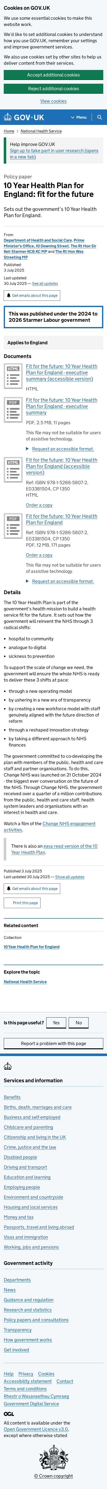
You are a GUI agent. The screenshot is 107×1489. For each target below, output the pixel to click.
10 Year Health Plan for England (31, 946)
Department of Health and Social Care (38, 240)
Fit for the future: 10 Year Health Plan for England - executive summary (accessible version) (61, 372)
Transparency (18, 1330)
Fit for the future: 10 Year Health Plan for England (61, 519)
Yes (59, 1023)
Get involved (16, 1350)
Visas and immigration (26, 1237)
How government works (28, 1340)
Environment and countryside (33, 1197)
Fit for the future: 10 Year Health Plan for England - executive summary (61, 406)
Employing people (22, 1187)
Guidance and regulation (29, 1300)
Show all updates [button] (69, 876)
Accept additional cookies (53, 75)
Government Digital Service (31, 1404)
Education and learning (27, 1177)
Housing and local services (31, 1207)
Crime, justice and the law (30, 1147)
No (82, 1023)
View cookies (53, 101)
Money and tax (19, 1217)
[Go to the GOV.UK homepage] (24, 117)
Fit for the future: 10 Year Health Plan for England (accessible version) (61, 466)
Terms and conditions (25, 1389)
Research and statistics (28, 1310)
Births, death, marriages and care (38, 1107)
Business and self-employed (32, 1117)
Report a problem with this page (53, 1043)
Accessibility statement (28, 1381)
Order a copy (39, 505)
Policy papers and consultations (36, 1320)
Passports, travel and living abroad (39, 1227)
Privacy (25, 1374)
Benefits (12, 1097)
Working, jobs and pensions (31, 1247)
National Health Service (41, 131)
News (10, 1290)
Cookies (46, 1374)
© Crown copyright (53, 1476)
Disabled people (20, 1157)
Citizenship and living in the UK (35, 1137)
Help (9, 1374)
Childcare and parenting (28, 1127)
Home (9, 131)
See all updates (45, 283)
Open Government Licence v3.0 (36, 1429)
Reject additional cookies (53, 88)
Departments (17, 1280)
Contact (64, 1381)
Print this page (25, 902)
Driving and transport (25, 1167)
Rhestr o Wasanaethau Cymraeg (36, 1396)
